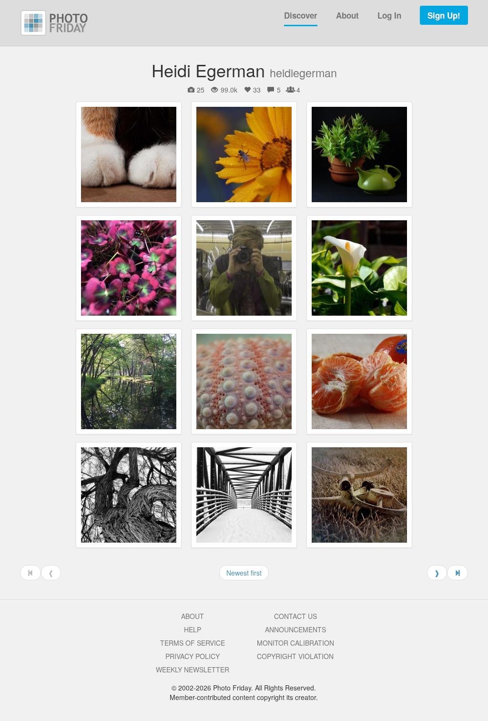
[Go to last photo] (457, 572)
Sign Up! (443, 15)
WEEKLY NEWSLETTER (192, 669)
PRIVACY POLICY (192, 656)
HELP (192, 629)
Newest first (244, 572)
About (347, 15)
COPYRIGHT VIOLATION (295, 656)
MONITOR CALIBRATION (295, 643)
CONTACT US (295, 616)
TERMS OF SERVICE (192, 643)
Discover (300, 15)
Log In (389, 15)
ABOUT (192, 616)
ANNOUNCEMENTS (295, 629)
